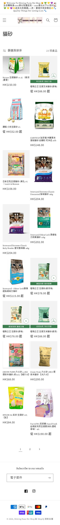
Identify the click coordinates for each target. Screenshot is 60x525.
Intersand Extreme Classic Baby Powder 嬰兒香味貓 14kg (16, 247)
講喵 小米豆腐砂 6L (11, 127)
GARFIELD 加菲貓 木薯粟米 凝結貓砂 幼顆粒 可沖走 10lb (43, 139)
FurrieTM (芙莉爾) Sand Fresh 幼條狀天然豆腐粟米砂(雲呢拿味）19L (43, 426)
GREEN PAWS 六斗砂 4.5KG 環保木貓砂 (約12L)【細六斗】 (16, 373)
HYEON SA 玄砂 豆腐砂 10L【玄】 (15, 416)
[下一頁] (39, 449)
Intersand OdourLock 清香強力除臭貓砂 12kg (43, 236)
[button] (4, 20)
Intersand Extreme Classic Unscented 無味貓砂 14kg (42, 193)
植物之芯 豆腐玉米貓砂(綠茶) (43, 331)
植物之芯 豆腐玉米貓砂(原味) (43, 86)
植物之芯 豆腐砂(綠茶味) (41, 288)
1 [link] (20, 449)
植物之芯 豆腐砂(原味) (13, 331)
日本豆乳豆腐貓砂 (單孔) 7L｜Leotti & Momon (15, 183)
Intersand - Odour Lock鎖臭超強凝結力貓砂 (15, 290)
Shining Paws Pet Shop (24, 519)
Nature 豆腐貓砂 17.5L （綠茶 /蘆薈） (16, 79)
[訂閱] (49, 478)
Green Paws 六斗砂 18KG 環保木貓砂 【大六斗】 (43, 373)
